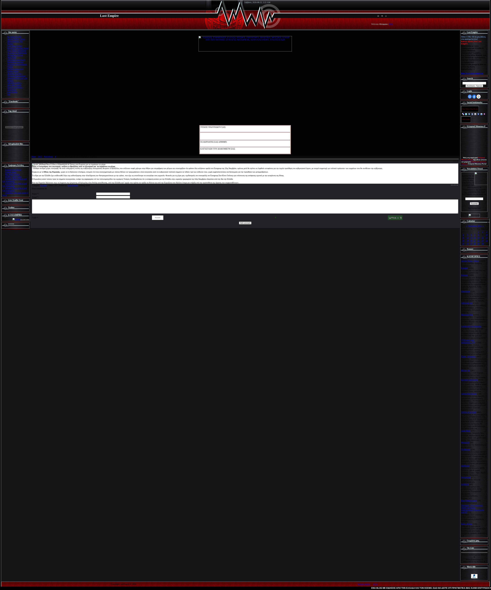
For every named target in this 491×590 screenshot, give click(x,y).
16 (483, 238)
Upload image (10, 172)
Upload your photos (13, 170)
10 (487, 235)
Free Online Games (469, 501)
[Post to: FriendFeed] (481, 114)
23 (483, 241)
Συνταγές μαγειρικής (469, 380)
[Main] (378, 16)
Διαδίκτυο (465, 466)
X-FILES (465, 484)
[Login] (386, 16)
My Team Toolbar (12, 174)
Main (34, 157)
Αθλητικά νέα (466, 303)
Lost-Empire (73, 185)
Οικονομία (465, 291)
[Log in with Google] (479, 97)
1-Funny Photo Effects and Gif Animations (14, 180)
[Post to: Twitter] (466, 114)
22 (478, 241)
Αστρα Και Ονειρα (469, 394)
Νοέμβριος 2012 (475, 226)
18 (463, 241)
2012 (40, 157)
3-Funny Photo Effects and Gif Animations (14, 189)
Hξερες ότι (465, 370)
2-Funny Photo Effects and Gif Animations (14, 185)
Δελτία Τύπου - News (470, 261)
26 (468, 243)
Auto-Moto (465, 431)
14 (475, 238)
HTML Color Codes (13, 177)
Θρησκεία (465, 442)
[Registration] (382, 16)
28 (475, 243)
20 (471, 241)
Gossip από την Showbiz (471, 326)
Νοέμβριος (48, 157)
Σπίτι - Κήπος (466, 524)
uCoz (375, 584)
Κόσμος (464, 275)
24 (487, 241)
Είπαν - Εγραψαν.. (468, 356)
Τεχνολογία (466, 477)
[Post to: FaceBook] (472, 114)
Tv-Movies (465, 449)
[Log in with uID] (470, 96)
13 (471, 238)
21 (475, 241)
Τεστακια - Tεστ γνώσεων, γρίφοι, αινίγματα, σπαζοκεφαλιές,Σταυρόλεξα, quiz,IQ (472, 508)
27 (471, 243)
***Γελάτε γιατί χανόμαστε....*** (468, 341)
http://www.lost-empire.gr (472, 73)
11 (463, 238)
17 (487, 238)
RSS (391, 24)
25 (463, 243)
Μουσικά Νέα (467, 315)
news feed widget (24, 219)
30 (483, 243)
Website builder (364, 584)
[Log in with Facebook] (474, 96)
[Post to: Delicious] (463, 114)
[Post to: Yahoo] (484, 114)
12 (468, 238)
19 (468, 241)
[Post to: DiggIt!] (469, 114)
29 (478, 243)
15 (478, 238)
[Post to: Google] (475, 114)
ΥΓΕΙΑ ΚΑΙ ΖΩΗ (468, 412)
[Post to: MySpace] (478, 114)
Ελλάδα (43, 185)
